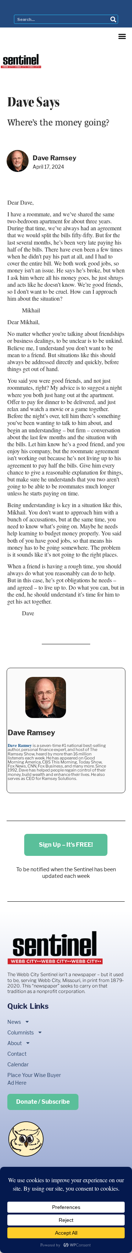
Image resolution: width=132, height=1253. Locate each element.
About (14, 1043)
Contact (16, 1054)
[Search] (113, 19)
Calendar (18, 1064)
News (14, 1022)
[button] (122, 36)
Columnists (20, 1032)
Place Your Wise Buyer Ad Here (34, 1079)
